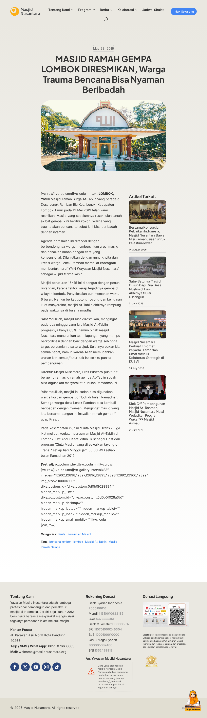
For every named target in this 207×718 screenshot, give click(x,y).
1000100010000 (107, 635)
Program (84, 10)
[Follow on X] (25, 666)
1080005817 (120, 624)
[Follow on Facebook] (14, 666)
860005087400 (100, 645)
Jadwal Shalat (153, 10)
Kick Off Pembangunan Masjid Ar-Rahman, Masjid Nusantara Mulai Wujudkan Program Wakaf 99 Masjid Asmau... (147, 413)
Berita (104, 10)
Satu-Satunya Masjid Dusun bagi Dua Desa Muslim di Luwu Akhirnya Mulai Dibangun (145, 289)
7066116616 (97, 608)
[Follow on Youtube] (35, 666)
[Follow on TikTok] (56, 666)
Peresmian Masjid (79, 534)
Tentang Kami (59, 10)
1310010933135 (111, 613)
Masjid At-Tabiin (96, 541)
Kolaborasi (125, 10)
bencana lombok (60, 541)
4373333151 (105, 619)
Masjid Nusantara (36, 708)
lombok (78, 541)
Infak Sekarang (184, 11)
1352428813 (104, 650)
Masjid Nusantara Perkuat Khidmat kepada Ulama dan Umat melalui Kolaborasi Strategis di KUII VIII (146, 352)
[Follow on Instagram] (46, 666)
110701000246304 (108, 629)
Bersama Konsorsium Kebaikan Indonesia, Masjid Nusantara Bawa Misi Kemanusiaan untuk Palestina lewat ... (147, 235)
